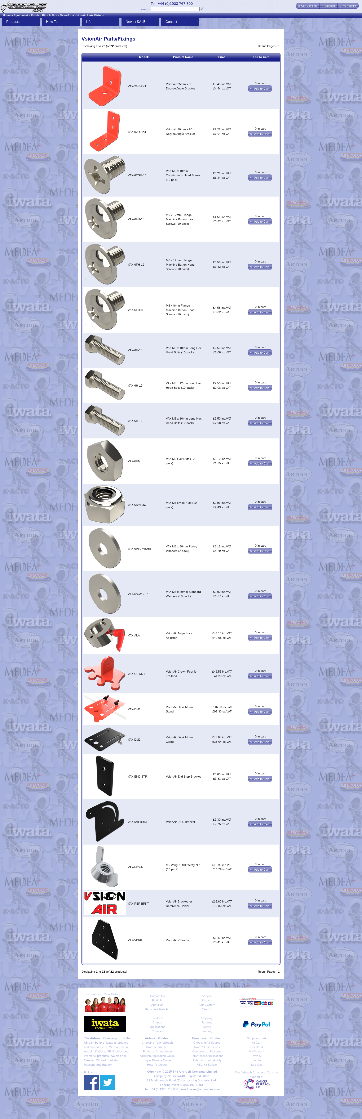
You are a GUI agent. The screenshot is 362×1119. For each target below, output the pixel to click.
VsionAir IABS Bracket (180, 822)
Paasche (90, 1064)
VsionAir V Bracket (178, 940)
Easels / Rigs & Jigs (44, 15)
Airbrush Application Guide (157, 1055)
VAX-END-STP (137, 776)
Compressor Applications (206, 1055)
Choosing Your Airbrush (157, 1042)
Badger (107, 1064)
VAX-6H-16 (135, 420)
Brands (157, 1022)
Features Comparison (157, 1051)
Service (207, 996)
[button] (308, 6)
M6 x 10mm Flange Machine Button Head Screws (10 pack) (180, 219)
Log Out (256, 1064)
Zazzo (124, 1047)
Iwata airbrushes (117, 1042)
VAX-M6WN (135, 867)
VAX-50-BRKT (137, 131)
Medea (113, 1047)
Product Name (183, 57)
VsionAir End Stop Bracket (183, 776)
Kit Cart (256, 1042)
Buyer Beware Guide (157, 1060)
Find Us (157, 1000)
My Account (256, 1051)
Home (6, 15)
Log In (256, 1060)
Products (157, 1018)
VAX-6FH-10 (136, 219)
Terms (207, 1026)
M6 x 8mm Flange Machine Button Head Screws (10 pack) (180, 310)
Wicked (101, 1060)
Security (207, 1031)
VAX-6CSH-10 (137, 175)
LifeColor (99, 1051)
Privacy (256, 1055)
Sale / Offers (207, 1004)
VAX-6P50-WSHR (139, 548)
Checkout (256, 1047)
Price (221, 57)
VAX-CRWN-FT (138, 674)
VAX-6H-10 (135, 350)
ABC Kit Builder (207, 1064)
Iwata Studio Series (207, 1047)
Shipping (207, 1018)
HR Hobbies (115, 1051)
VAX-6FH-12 (136, 264)
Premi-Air (90, 1055)
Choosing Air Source (206, 1042)
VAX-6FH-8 (135, 310)
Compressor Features (206, 1051)
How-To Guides (157, 1064)
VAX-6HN (134, 461)
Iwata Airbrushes (157, 1047)
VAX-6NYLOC (137, 504)
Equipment (21, 15)
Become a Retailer (157, 1009)
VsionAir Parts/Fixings (89, 15)
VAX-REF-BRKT (138, 903)
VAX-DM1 (134, 709)
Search (144, 9)
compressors (98, 1047)
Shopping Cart (256, 1038)
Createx (89, 1060)
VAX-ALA (134, 635)
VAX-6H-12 (135, 385)
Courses (157, 1031)
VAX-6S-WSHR (138, 594)
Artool (88, 1051)
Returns (207, 1022)
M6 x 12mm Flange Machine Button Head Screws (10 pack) (180, 264)
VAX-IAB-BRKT (138, 822)
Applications (157, 1026)
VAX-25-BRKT (137, 86)
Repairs (207, 1000)
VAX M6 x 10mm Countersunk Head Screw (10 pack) (183, 175)
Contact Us (157, 996)
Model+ (144, 57)
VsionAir (65, 15)
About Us (157, 1004)
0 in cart (260, 83)
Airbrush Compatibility (207, 1060)
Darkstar (113, 1060)
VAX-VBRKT (136, 940)
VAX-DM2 (134, 739)
